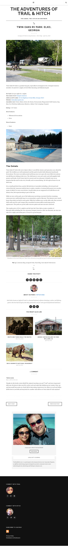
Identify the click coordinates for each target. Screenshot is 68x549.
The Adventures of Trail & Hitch (34, 11)
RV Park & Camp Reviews (29, 36)
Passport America (21, 96)
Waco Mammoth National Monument (19, 363)
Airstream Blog (21, 263)
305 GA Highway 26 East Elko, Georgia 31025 (31, 98)
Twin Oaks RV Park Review (48, 263)
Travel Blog (38, 263)
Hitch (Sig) (40, 295)
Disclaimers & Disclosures (13, 538)
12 (33, 269)
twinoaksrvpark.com (18, 100)
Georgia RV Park (30, 263)
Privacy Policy (10, 536)
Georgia (20, 36)
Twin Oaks (10, 378)
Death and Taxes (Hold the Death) (19, 337)
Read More (34, 451)
